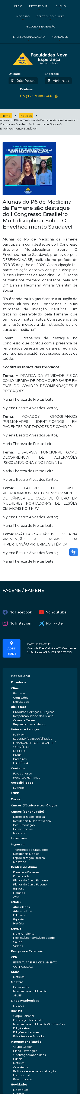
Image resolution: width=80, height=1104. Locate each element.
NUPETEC (19, 751)
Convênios (20, 1067)
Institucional (39, 6)
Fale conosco (22, 773)
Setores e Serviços (25, 729)
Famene (19, 693)
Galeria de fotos (24, 1098)
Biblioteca (18, 706)
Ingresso (23, 16)
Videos (18, 946)
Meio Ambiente (24, 933)
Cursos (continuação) (27, 811)
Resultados (21, 701)
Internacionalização (29, 36)
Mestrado (19, 833)
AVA (16, 896)
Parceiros (19, 759)
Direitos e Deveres (26, 872)
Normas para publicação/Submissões (39, 1024)
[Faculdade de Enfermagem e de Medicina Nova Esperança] (40, 58)
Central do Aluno (50, 16)
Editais (17, 1059)
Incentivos (19, 838)
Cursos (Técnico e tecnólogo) (34, 805)
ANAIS (17, 995)
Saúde (17, 942)
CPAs (15, 688)
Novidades (60, 36)
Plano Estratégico (25, 1050)
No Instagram (20, 623)
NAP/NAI (19, 734)
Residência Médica (26, 853)
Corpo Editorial (23, 1016)
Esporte (18, 919)
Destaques (20, 1089)
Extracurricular (23, 829)
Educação (20, 915)
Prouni (17, 755)
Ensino (61, 6)
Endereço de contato (28, 1020)
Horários (19, 892)
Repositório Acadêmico (29, 724)
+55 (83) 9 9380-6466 (36, 96)
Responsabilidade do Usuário (33, 716)
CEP (14, 957)
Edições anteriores (26, 1032)
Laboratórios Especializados (32, 738)
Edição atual (21, 1028)
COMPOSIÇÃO (23, 966)
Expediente (21, 987)
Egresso (18, 888)
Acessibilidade (22, 782)
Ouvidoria (18, 682)
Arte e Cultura (22, 911)
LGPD (15, 793)
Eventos (18, 787)
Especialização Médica (29, 816)
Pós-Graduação (24, 825)
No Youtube (56, 612)
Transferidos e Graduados (30, 849)
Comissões (20, 697)
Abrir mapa (60, 81)
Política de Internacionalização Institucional (34, 1073)
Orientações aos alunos (29, 1055)
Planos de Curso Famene (30, 880)
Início (18, 6)
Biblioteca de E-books (28, 1036)
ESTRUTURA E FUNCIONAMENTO (35, 962)
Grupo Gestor (22, 1046)
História (18, 923)
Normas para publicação (30, 991)
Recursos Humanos (26, 777)
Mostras (17, 982)
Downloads (21, 876)
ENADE (16, 902)
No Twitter (55, 623)
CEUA (15, 971)
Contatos (18, 768)
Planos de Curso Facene (30, 884)
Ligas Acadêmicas (25, 1000)
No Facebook (20, 612)
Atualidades (21, 907)
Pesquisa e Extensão (40, 26)
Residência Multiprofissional (32, 821)
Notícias (26, 115)
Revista (16, 1010)
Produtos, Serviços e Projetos (33, 712)
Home (6, 115)
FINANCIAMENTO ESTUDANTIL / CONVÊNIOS (34, 744)
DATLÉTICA (20, 763)
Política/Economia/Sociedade (34, 937)
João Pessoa (25, 81)
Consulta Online (24, 720)
